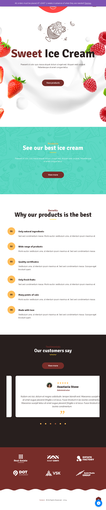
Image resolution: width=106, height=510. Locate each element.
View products (53, 83)
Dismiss (88, 3)
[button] (40, 423)
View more (53, 175)
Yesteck (42, 500)
